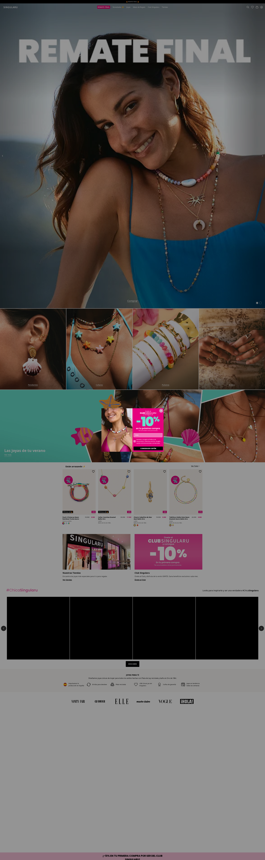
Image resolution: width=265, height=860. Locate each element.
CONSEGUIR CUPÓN (148, 448)
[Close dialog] (161, 410)
